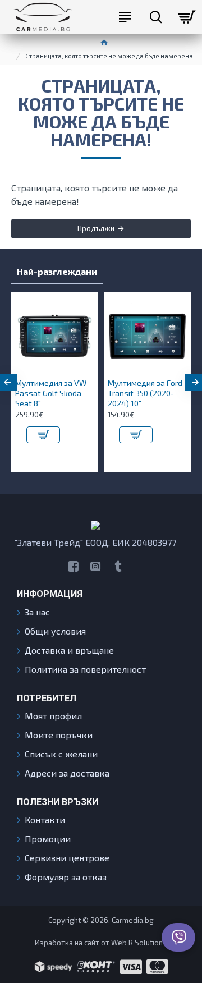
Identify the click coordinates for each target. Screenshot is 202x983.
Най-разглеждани (57, 271)
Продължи (95, 228)
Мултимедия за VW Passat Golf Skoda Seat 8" (50, 393)
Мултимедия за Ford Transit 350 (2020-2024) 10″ (145, 393)
